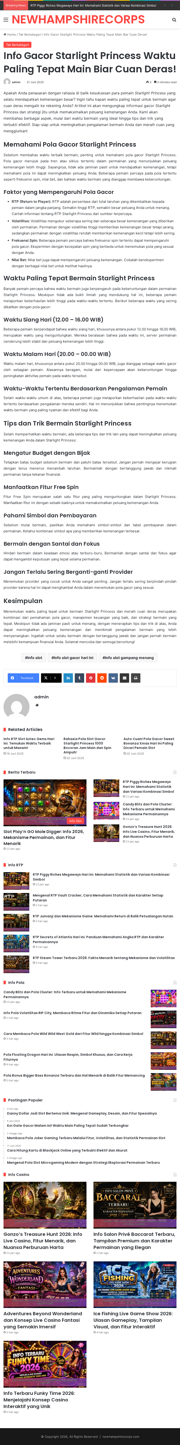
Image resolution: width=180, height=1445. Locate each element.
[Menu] (6, 21)
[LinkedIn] (68, 678)
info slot (34, 657)
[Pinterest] (90, 678)
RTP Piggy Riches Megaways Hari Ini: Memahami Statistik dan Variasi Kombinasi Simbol (148, 786)
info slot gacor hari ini (73, 657)
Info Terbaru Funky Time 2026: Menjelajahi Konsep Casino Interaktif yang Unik (39, 1400)
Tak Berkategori (30, 34)
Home (11, 34)
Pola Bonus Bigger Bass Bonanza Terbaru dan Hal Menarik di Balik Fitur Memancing (74, 1075)
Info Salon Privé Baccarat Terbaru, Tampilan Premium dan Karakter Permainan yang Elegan (134, 1241)
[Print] (135, 678)
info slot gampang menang (129, 657)
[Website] (37, 705)
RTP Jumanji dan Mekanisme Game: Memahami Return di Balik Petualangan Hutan (103, 916)
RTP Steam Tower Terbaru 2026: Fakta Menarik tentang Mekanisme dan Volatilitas (104, 958)
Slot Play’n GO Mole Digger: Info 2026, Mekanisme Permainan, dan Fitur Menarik (44, 837)
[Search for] (174, 21)
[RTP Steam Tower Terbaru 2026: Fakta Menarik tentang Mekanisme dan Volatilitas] (16, 964)
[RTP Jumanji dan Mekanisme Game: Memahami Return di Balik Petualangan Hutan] (16, 922)
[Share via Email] (124, 678)
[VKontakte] (113, 678)
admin (16, 82)
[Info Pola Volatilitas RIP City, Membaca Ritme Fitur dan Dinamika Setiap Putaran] (163, 1019)
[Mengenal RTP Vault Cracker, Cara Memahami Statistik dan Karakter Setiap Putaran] (16, 902)
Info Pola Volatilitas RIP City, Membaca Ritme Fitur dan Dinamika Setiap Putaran (73, 1013)
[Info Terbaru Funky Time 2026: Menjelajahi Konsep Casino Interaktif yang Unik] (45, 1364)
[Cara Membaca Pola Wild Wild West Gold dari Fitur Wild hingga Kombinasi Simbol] (163, 1040)
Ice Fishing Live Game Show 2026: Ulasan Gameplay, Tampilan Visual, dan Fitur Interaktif (133, 1320)
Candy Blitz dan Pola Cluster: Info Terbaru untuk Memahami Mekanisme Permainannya (149, 809)
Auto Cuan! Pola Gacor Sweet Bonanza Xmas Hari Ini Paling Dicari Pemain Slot (149, 743)
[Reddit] (102, 678)
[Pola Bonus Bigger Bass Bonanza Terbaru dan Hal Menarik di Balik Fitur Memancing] (163, 1082)
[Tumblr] (79, 678)
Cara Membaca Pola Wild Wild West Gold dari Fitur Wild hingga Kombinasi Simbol (73, 1033)
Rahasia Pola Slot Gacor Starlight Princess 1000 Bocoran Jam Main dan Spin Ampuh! (87, 746)
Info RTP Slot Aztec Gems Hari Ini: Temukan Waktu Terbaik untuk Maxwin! (29, 743)
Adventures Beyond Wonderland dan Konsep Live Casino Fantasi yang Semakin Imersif (43, 1320)
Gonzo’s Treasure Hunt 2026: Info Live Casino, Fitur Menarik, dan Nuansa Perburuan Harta (149, 831)
